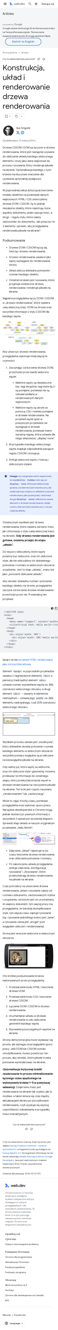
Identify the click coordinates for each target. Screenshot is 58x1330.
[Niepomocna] (43, 59)
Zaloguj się (48, 3)
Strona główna (10, 52)
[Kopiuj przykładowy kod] (56, 608)
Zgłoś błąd (10, 1239)
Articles (8, 14)
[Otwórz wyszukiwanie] (30, 4)
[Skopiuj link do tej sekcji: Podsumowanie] (28, 241)
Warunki (7, 1315)
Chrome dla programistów (18, 1257)
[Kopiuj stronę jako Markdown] (17, 116)
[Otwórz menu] (5, 4)
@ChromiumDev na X (16, 1285)
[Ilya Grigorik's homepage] (22, 133)
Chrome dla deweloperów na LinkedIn (24, 1295)
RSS (7, 1300)
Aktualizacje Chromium (17, 1262)
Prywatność (20, 1315)
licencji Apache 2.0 (12, 1153)
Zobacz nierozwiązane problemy (22, 1244)
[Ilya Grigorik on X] (18, 133)
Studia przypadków (15, 1267)
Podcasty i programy (15, 1272)
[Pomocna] (38, 59)
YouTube (9, 1290)
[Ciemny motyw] (52, 608)
